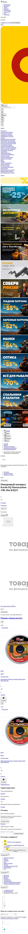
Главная (8, 431)
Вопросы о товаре (8, 474)
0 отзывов (6, 472)
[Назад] (2, 25)
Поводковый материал (10, 449)
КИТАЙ (3, 793)
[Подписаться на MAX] (4, 904)
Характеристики (8, 473)
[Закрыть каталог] (2, 125)
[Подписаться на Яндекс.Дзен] (4, 900)
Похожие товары (8, 618)
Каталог (5, 105)
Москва (4, 2)
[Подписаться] (16, 914)
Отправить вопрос (19, 833)
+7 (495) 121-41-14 (5, 22)
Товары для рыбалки (9, 446)
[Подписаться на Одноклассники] (4, 902)
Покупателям (4, 855)
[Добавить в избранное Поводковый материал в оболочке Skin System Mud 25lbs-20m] (2, 622)
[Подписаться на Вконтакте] (4, 896)
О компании (4, 872)
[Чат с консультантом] (2, 122)
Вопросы (3, 824)
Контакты (3, 887)
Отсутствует (4, 480)
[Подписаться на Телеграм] (4, 898)
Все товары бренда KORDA (8, 606)
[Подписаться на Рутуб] (4, 908)
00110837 (3, 515)
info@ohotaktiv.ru (8, 891)
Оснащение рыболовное (10, 448)
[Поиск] (2, 109)
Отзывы (3, 807)
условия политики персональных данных (13, 917)
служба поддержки (15, 22)
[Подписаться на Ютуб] (4, 906)
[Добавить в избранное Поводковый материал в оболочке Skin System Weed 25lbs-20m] (2, 703)
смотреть (18, 618)
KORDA (3, 799)
